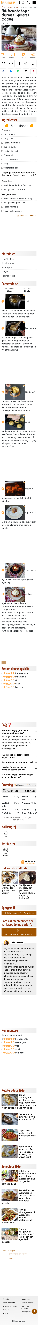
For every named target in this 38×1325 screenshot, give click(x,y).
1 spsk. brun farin (11, 143)
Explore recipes (9, 1251)
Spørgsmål (7, 1310)
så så (17, 683)
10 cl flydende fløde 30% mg (17, 185)
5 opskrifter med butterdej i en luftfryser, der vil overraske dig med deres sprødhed (18, 1196)
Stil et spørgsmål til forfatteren (20, 913)
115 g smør (8, 138)
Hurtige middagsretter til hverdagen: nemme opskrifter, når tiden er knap (18, 1216)
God (17, 680)
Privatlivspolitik (28, 1303)
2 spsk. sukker (10, 147)
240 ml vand (9, 134)
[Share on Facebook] (3, 71)
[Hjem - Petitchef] (3, 7)
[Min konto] (23, 2)
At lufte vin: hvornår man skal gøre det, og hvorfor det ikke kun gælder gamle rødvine (19, 1177)
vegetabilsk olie (10, 168)
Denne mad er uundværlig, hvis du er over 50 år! (26, 1117)
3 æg (6, 163)
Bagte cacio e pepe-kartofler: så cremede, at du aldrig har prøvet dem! (26, 1151)
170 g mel (8, 155)
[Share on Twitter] (26, 71)
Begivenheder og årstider (17, 1254)
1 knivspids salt (10, 151)
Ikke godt (19, 687)
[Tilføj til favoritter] (32, 63)
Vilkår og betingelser (25, 1307)
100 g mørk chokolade (14, 189)
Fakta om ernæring (27, 216)
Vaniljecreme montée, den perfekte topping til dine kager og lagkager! (27, 891)
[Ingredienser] (4, 662)
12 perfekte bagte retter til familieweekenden (27, 1134)
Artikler (5, 1313)
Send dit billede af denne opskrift (19, 934)
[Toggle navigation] (34, 2)
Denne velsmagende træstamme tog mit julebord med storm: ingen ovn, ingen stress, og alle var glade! (19, 1101)
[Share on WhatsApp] (18, 71)
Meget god (20, 677)
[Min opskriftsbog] (19, 2)
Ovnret (10, 1259)
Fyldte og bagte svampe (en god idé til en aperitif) (9, 889)
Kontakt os (26, 1299)
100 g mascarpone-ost (14, 202)
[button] (4, 38)
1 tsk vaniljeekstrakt (12, 159)
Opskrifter (6, 1299)
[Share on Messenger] (11, 71)
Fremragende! (22, 673)
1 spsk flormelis (10, 207)
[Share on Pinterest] (33, 71)
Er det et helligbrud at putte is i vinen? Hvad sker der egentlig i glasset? (18, 1235)
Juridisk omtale (28, 1312)
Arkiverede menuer (10, 1306)
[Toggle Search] (28, 2)
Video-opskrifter (9, 1303)
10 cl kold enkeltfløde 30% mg (17, 198)
